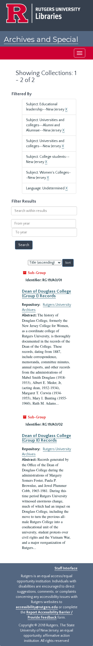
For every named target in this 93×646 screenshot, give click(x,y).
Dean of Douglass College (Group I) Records (46, 293)
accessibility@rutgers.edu (37, 607)
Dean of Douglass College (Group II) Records (46, 438)
